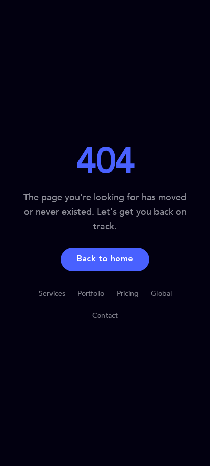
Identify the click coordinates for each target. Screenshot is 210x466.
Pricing (128, 293)
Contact (105, 315)
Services (52, 293)
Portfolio (90, 293)
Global (161, 293)
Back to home (105, 259)
